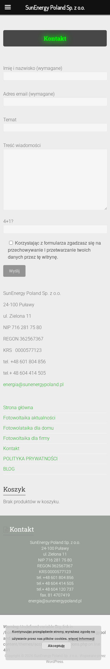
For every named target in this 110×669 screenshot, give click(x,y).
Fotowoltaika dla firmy (26, 438)
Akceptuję (56, 645)
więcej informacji (81, 638)
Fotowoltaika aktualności (29, 418)
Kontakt (11, 448)
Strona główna (18, 407)
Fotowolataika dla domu (28, 428)
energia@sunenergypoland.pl (33, 384)
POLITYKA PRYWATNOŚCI (30, 458)
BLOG (9, 469)
